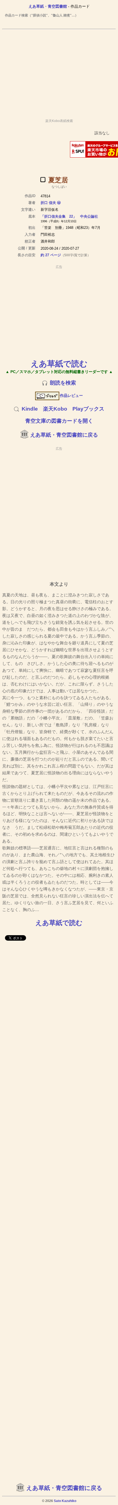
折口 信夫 (48, 203)
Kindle (30, 409)
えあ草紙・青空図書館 (48, 6)
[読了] (43, 179)
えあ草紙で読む (59, 363)
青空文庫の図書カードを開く (59, 421)
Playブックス (88, 409)
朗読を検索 (63, 383)
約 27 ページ (51, 255)
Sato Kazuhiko (65, 1501)
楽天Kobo (55, 409)
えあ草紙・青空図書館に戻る (64, 435)
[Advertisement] (59, 71)
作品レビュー (71, 395)
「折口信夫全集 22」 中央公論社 (69, 216)
